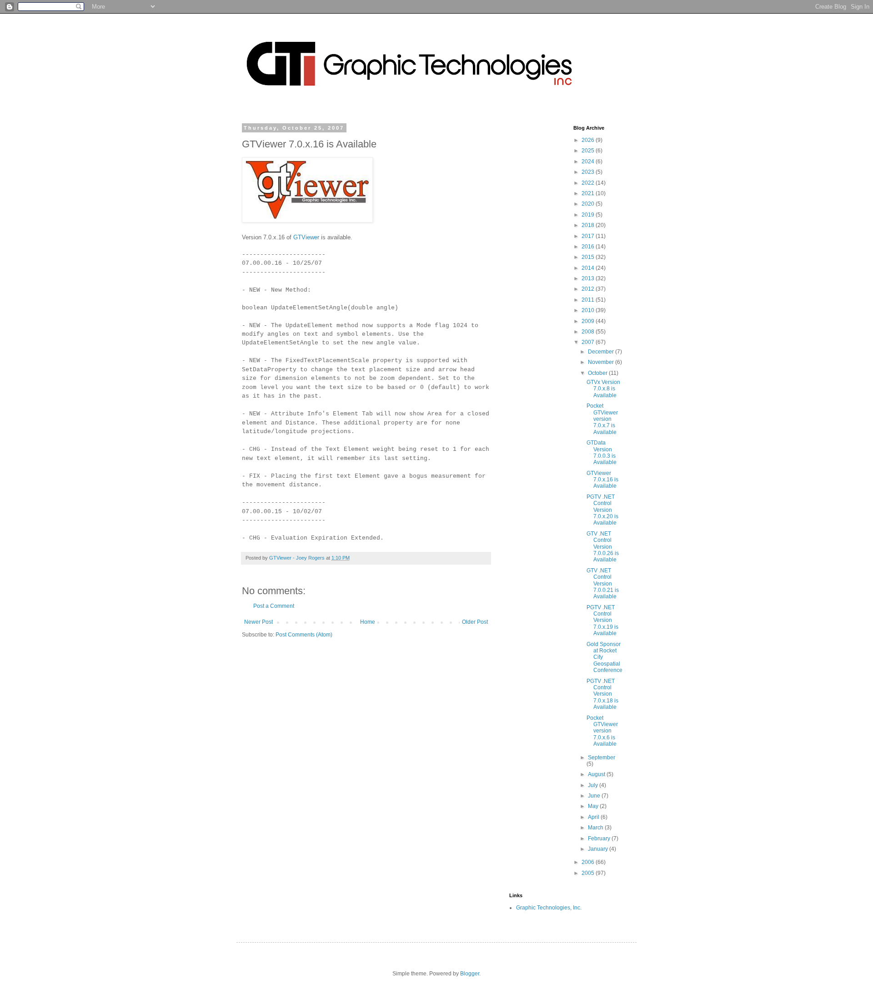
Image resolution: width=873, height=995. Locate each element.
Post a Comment (273, 606)
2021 (589, 193)
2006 (589, 862)
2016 (589, 246)
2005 (589, 873)
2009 (589, 321)
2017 (589, 236)
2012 (589, 289)
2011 (589, 300)
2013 (589, 278)
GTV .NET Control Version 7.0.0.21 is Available (603, 583)
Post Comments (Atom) (304, 634)
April (594, 817)
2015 (589, 257)
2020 (589, 204)
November (601, 362)
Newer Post (258, 622)
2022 (589, 183)
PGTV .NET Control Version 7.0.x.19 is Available (602, 620)
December (601, 352)
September (601, 757)
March (596, 827)
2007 (589, 342)
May (594, 806)
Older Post (475, 622)
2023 (589, 172)
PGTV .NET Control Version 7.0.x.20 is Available (602, 510)
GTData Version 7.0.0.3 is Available (602, 452)
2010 (589, 310)
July (593, 785)
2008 (589, 331)
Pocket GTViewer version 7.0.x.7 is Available (602, 419)
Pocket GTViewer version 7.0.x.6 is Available (602, 731)
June (595, 796)
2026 (589, 140)
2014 (589, 268)
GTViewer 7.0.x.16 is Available (602, 480)
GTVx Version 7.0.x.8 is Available (603, 389)
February (600, 838)
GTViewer (306, 237)
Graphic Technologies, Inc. (549, 907)
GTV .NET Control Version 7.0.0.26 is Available (603, 546)
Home (367, 622)
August (597, 774)
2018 (589, 225)
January (598, 849)
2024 (589, 161)
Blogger (469, 973)
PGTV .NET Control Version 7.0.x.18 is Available (602, 694)
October (598, 373)
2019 (589, 215)
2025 (589, 150)
